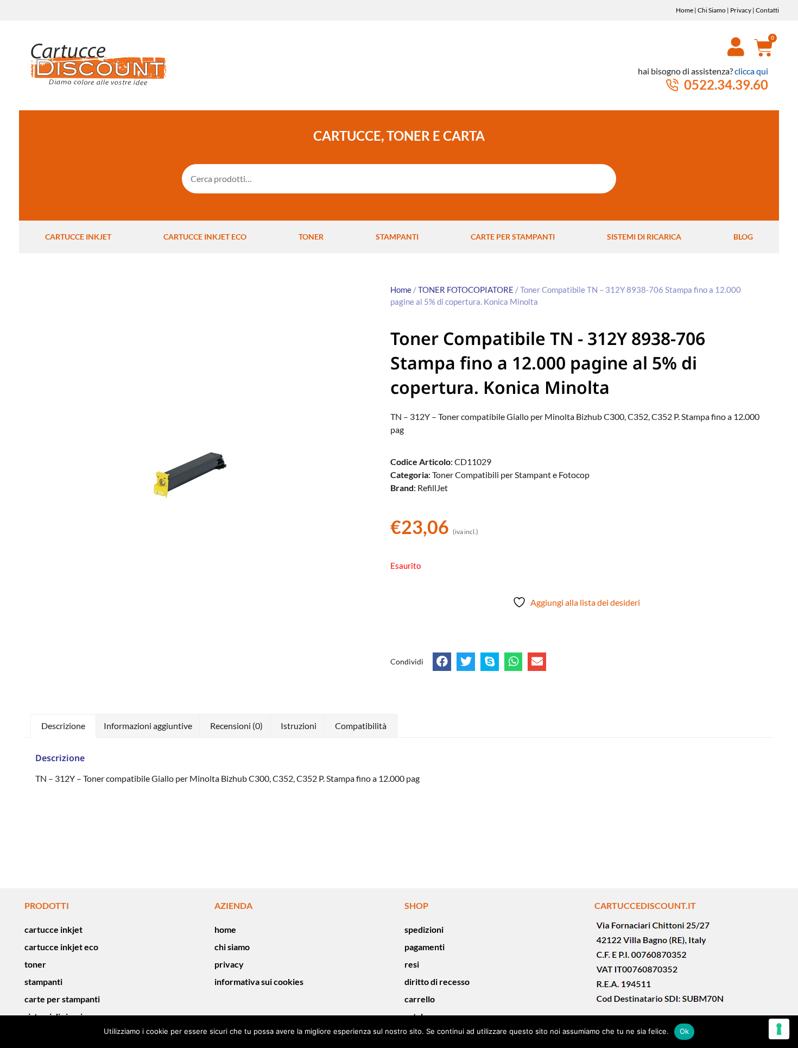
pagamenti (424, 947)
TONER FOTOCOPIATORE (466, 289)
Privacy (740, 10)
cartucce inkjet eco (204, 236)
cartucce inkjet (78, 236)
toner (311, 236)
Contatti (767, 10)
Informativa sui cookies (258, 981)
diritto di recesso (437, 981)
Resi (411, 964)
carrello (419, 999)
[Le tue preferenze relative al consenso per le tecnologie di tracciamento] (779, 1029)
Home (684, 10)
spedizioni (424, 929)
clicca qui (751, 71)
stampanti (397, 236)
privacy (229, 964)
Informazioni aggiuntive (148, 725)
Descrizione (63, 725)
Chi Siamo (712, 10)
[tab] (63, 726)
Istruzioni (298, 725)
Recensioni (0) (236, 725)
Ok (684, 1031)
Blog (743, 236)
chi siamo (232, 947)
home (225, 929)
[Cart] (759, 47)
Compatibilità (361, 725)
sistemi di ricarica (644, 236)
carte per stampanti (513, 236)
